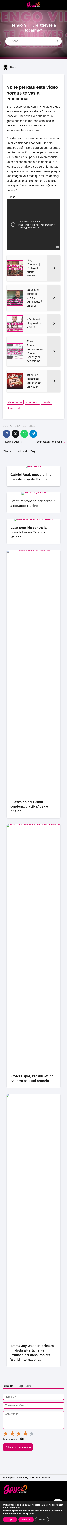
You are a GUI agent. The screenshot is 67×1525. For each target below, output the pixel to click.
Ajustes (42, 1519)
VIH (19, 408)
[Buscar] (55, 40)
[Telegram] (33, 434)
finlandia (46, 402)
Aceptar (10, 1519)
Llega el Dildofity (13, 441)
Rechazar (26, 1519)
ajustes (30, 1513)
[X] (15, 434)
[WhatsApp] (24, 434)
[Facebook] (6, 434)
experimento (32, 402)
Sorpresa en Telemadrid (49, 441)
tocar (10, 408)
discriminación (15, 402)
